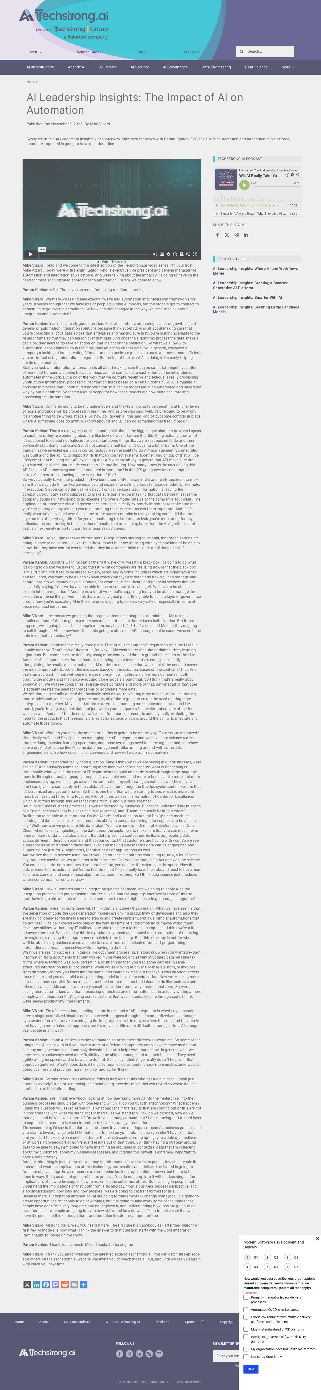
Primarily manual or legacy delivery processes (276, 1299)
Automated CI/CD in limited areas (275, 1309)
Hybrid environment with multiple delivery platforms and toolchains (281, 1319)
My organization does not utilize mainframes (283, 1349)
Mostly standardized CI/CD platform (277, 1329)
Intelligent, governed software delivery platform (278, 1339)
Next (250, 1369)
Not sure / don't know (266, 1356)
